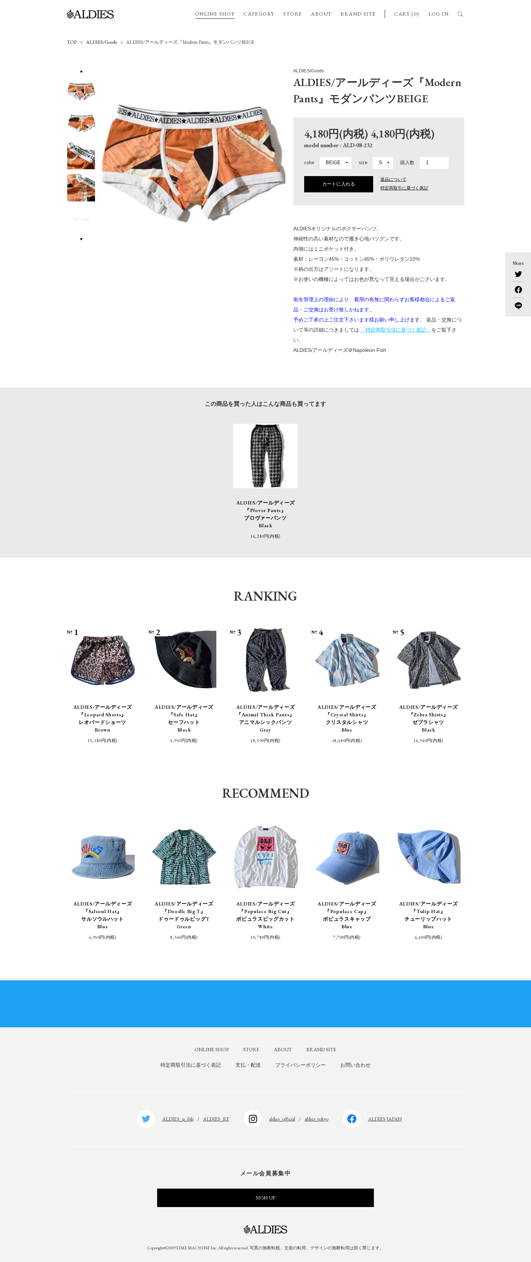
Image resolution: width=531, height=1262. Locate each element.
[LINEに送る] (518, 303)
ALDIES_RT (216, 1119)
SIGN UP (265, 1197)
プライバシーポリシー (300, 1065)
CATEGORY (258, 13)
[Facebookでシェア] (518, 287)
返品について (393, 179)
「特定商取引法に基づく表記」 (396, 330)
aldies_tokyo (316, 1119)
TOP (72, 42)
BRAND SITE (358, 13)
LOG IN (438, 13)
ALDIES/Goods (101, 42)
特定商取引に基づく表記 (404, 188)
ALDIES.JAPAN (385, 1119)
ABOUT (321, 13)
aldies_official (282, 1119)
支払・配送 (248, 1065)
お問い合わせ (355, 1065)
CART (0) (406, 13)
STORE (292, 13)
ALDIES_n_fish (178, 1119)
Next (81, 239)
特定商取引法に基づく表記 (190, 1065)
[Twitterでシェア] (518, 274)
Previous (81, 70)
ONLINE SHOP (214, 13)
